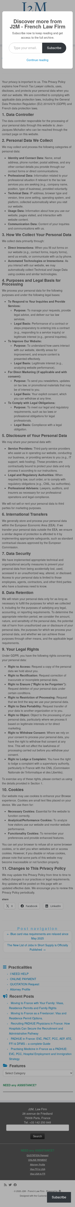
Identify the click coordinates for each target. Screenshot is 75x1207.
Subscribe (54, 47)
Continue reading (37, 60)
